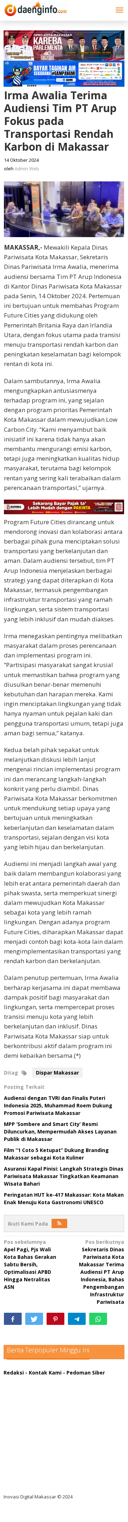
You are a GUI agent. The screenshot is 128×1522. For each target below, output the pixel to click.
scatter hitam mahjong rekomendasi (56, 1380)
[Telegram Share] (77, 1319)
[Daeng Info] (36, 7)
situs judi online (29, 1438)
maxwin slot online (33, 1394)
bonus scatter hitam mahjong (47, 1453)
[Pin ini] (55, 1319)
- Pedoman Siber (84, 1372)
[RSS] (59, 1223)
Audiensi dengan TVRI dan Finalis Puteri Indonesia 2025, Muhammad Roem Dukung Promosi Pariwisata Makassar (58, 1105)
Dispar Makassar (57, 1072)
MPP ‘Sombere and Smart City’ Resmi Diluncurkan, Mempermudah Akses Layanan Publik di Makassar (60, 1131)
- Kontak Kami (43, 1372)
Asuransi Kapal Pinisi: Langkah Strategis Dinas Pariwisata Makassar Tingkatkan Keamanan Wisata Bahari (63, 1176)
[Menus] (119, 10)
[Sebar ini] (13, 1319)
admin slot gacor (31, 1424)
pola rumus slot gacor (37, 1409)
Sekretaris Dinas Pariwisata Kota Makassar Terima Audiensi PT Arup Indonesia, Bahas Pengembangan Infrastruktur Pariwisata (101, 1271)
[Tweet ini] (34, 1319)
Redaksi (14, 1372)
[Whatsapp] (98, 1319)
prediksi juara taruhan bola (44, 1482)
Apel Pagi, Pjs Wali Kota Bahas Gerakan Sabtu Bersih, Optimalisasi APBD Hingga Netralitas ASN (30, 1264)
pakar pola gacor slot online (45, 1468)
